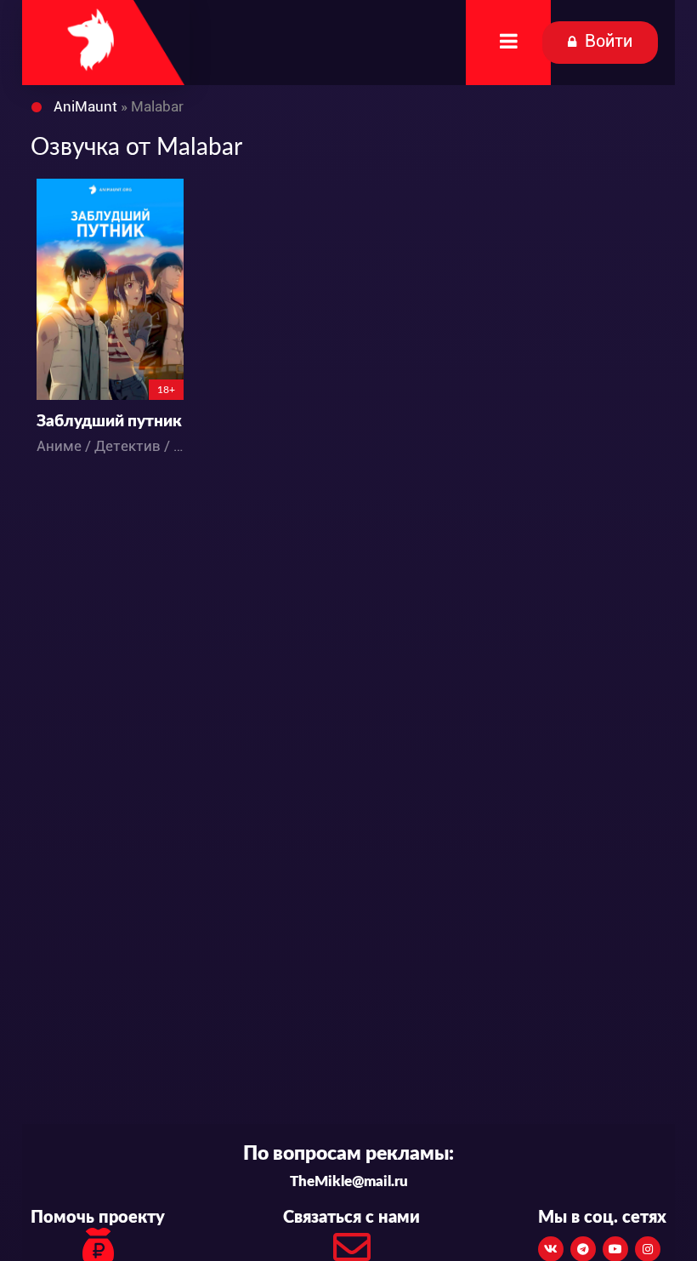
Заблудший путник (109, 422)
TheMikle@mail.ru (349, 1181)
